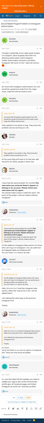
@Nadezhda (11, 288)
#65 (41, 178)
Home (29, 420)
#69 (41, 375)
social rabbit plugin (22, 32)
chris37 (12, 259)
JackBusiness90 (8, 29)
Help (23, 420)
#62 (41, 82)
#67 (41, 269)
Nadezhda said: (9, 274)
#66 (41, 220)
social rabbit (32, 29)
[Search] (41, 16)
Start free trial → (20, 11)
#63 (41, 108)
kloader (12, 39)
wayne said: (8, 113)
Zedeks (12, 134)
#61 (41, 48)
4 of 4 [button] (28, 398)
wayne (12, 72)
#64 (41, 144)
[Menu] (2, 15)
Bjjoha (12, 168)
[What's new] (35, 16)
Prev (21, 398)
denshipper (14, 365)
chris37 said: (8, 327)
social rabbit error (8, 32)
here (15, 252)
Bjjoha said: (8, 225)
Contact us (5, 420)
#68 (41, 322)
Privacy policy (15, 420)
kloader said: (8, 149)
